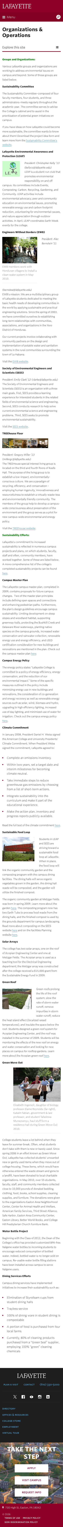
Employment (10, 1426)
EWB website (20, 361)
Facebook (23, 1396)
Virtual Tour (10, 1432)
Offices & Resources (15, 1414)
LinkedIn (48, 1396)
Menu (11, 17)
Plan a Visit (11, 1384)
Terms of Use (12, 1517)
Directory (8, 1408)
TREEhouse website (24, 528)
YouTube (31, 1396)
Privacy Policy (31, 1517)
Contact (29, 1384)
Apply (31, 1468)
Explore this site (13, 47)
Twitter (15, 1396)
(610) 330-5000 (49, 1384)
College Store (11, 1420)
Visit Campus (31, 1480)
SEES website (20, 426)
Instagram (39, 1396)
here (4, 573)
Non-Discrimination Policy (21, 1522)
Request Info (31, 1492)
